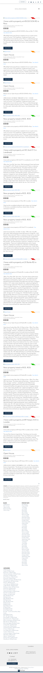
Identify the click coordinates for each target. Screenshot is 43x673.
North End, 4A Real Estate (31, 488)
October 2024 (25, 537)
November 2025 (26, 519)
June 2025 (24, 526)
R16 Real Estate (8, 491)
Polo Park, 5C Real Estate (24, 489)
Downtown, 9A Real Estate (9, 575)
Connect (23, 1)
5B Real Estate (6, 569)
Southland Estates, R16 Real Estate (11, 627)
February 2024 (25, 549)
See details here (7, 32)
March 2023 (25, 565)
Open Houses (6, 507)
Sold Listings (6, 510)
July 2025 (24, 524)
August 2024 (25, 540)
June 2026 (24, 508)
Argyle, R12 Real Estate (8, 571)
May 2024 (24, 545)
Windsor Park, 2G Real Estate (29, 496)
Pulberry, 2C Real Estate (33, 489)
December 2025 (26, 517)
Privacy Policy (30, 667)
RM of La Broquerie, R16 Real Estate (20, 493)
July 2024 (24, 542)
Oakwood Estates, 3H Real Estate (14, 489)
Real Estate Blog (7, 508)
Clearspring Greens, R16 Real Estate (11, 574)
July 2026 (24, 507)
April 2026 (24, 511)
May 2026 (24, 510)
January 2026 (25, 516)
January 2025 (25, 533)
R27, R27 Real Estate (25, 492)
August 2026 (25, 505)
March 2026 (25, 513)
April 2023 (24, 563)
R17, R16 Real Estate (26, 491)
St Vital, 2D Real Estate (11, 495)
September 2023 (26, 556)
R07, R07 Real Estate (31, 490)
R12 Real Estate (6, 602)
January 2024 (25, 550)
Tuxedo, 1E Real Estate (29, 495)
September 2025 (26, 521)
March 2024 (25, 547)
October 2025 (25, 520)
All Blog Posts (6, 504)
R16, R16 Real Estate (14, 491)
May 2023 (24, 562)
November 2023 (26, 553)
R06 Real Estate (11, 490)
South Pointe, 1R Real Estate (27, 494)
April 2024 (24, 546)
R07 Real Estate (25, 490)
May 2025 (24, 527)
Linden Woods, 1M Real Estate (11, 488)
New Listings (6, 505)
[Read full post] (21, 18)
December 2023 (26, 552)
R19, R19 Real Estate (18, 492)
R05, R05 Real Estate (11, 58)
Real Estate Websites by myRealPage (21, 668)
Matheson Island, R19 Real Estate (21, 488)
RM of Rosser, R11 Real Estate (30, 493)
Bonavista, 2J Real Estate (9, 572)
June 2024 (24, 543)
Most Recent (25, 504)
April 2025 (24, 529)
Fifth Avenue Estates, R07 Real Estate (12, 579)
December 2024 (26, 534)
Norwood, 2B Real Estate (9, 589)
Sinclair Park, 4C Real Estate (17, 494)
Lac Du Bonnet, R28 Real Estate (10, 584)
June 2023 (24, 560)
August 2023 (25, 558)
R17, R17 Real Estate (33, 491)
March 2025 (25, 530)
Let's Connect (12, 663)
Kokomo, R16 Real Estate (27, 487)
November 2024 (26, 536)
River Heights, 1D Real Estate (33, 492)
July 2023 (24, 559)
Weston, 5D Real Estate (20, 496)
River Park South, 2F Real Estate (8, 493)
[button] (28, 2)
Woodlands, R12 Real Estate (10, 639)
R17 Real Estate (20, 491)
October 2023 (25, 555)
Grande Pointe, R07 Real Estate (17, 487)
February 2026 (25, 514)
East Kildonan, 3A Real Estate (10, 576)
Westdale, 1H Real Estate (12, 496)
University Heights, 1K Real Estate (11, 633)
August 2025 (25, 523)
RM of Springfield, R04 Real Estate (11, 623)
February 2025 (25, 532)
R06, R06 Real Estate (18, 490)
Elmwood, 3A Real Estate (9, 578)
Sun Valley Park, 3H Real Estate (20, 495)
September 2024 (26, 539)
